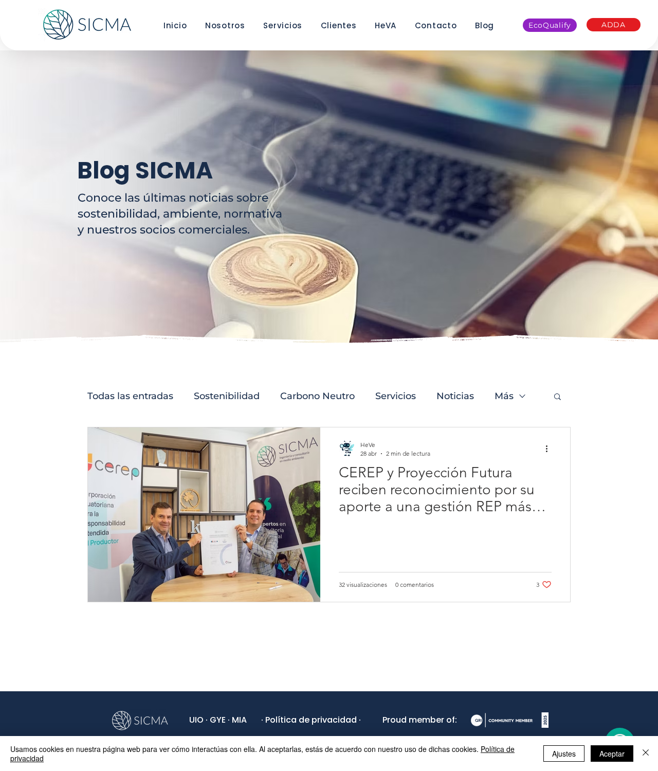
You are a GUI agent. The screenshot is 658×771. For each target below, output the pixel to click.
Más (504, 396)
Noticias (455, 396)
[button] (557, 397)
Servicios (395, 396)
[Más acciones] (550, 448)
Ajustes (564, 753)
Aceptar (612, 753)
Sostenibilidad (227, 396)
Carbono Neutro (317, 396)
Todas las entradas (130, 396)
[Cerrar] (645, 753)
